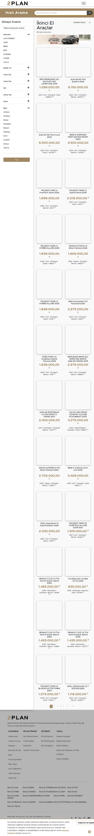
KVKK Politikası (62, 745)
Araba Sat (12, 778)
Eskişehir (7, 124)
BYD (5, 50)
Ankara (6, 112)
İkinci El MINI (44, 796)
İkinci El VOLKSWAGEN (77, 802)
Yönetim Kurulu (14, 741)
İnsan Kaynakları (14, 759)
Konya (6, 144)
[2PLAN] (17, 3)
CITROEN (7, 54)
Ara (16, 160)
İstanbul (6, 132)
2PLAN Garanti (47, 736)
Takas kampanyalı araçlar (14, 28)
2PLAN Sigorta (47, 745)
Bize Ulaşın (12, 764)
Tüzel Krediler (28, 741)
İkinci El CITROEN (46, 787)
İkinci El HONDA (29, 792)
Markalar (11, 745)
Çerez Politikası (62, 759)
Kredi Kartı (27, 745)
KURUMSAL (13, 731)
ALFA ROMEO (9, 38)
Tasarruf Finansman (31, 750)
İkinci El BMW (28, 787)
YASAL (59, 731)
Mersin (6, 128)
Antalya (6, 116)
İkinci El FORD (13, 792)
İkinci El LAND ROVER (13, 797)
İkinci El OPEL (59, 796)
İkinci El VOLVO (13, 806)
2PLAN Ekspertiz (48, 741)
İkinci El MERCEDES (31, 796)
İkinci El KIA (72, 792)
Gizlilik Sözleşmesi (63, 741)
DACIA (6, 62)
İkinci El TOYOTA (61, 802)
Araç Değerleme (14, 769)
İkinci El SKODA (29, 802)
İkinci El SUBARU (46, 802)
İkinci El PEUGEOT (75, 796)
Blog (10, 755)
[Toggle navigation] (84, 3)
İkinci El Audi (12, 787)
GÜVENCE (45, 731)
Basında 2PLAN (14, 750)
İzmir (5, 136)
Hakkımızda (13, 736)
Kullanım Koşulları (63, 736)
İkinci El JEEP (59, 792)
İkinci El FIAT (73, 787)
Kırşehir (6, 140)
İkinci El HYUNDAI (46, 792)
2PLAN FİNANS (30, 731)
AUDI (5, 42)
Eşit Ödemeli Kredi (30, 736)
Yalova (6, 148)
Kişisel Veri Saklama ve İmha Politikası (67, 752)
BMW (5, 46)
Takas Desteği (14, 773)
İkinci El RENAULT (14, 802)
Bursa (5, 120)
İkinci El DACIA (60, 787)
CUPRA (6, 58)
